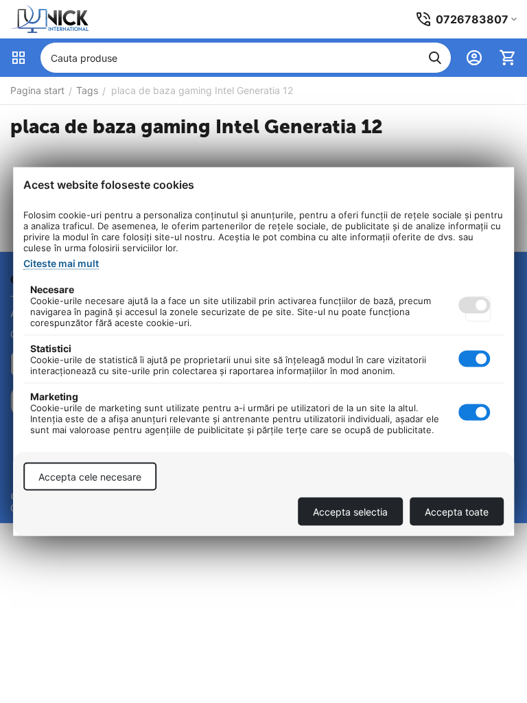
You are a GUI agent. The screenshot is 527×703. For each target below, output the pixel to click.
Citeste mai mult (61, 263)
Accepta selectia (350, 512)
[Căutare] (435, 57)
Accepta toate (457, 512)
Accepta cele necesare (89, 477)
